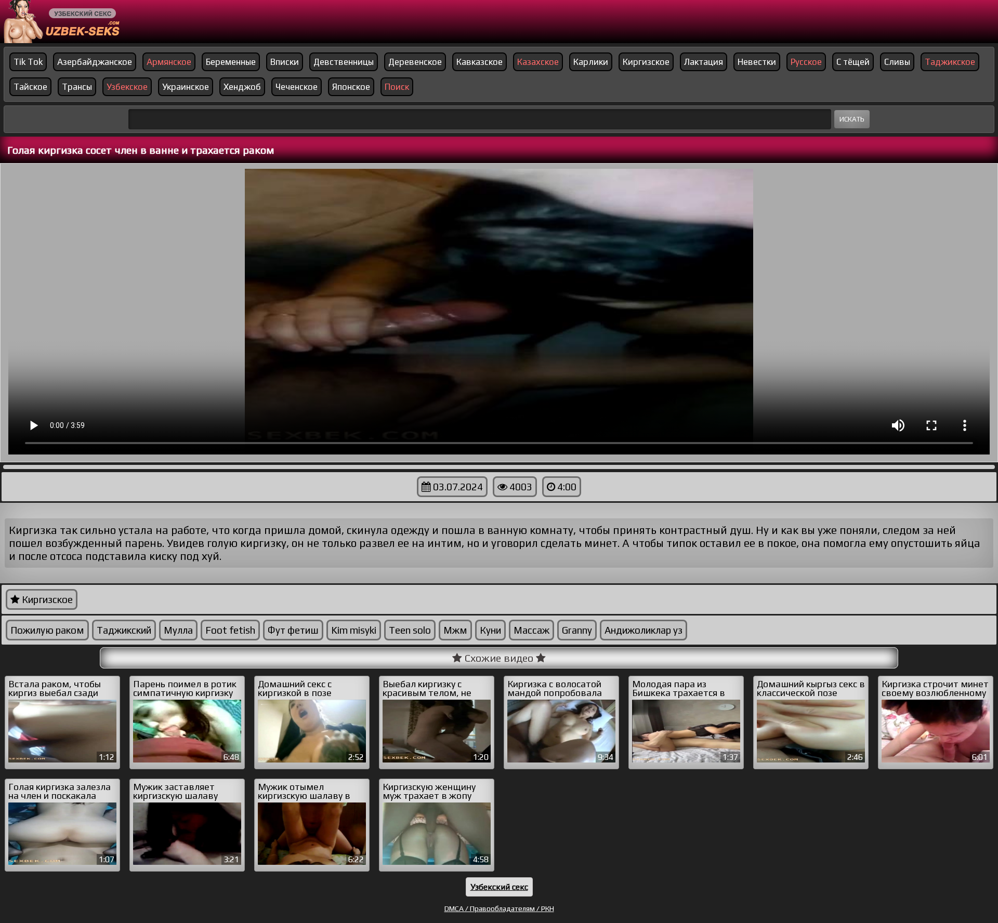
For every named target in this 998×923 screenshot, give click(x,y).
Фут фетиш (293, 630)
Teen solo (410, 630)
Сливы (897, 62)
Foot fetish (230, 630)
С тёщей (853, 62)
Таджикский (124, 630)
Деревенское (415, 62)
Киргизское (646, 62)
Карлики (590, 62)
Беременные (231, 62)
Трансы (77, 87)
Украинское (185, 87)
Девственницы (343, 62)
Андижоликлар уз (643, 630)
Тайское (30, 87)
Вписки (284, 62)
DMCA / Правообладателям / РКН (499, 908)
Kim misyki (353, 630)
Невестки (757, 62)
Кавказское (479, 62)
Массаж (531, 630)
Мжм (455, 630)
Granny (577, 630)
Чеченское (296, 87)
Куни (490, 630)
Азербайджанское (94, 62)
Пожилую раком (47, 630)
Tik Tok (28, 62)
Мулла (178, 630)
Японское (351, 87)
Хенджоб (242, 87)
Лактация (703, 62)
